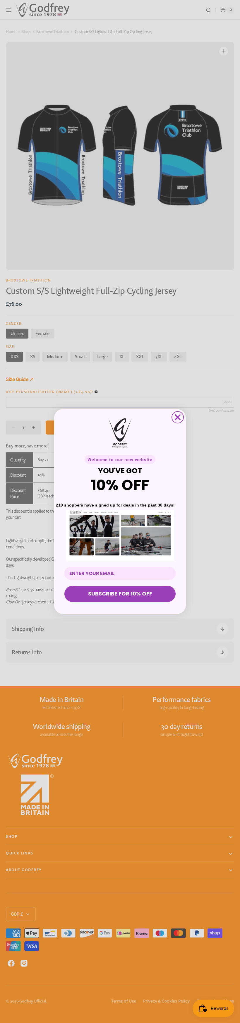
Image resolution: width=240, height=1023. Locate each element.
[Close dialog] (178, 417)
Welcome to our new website (120, 459)
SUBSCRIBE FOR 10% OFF (120, 593)
